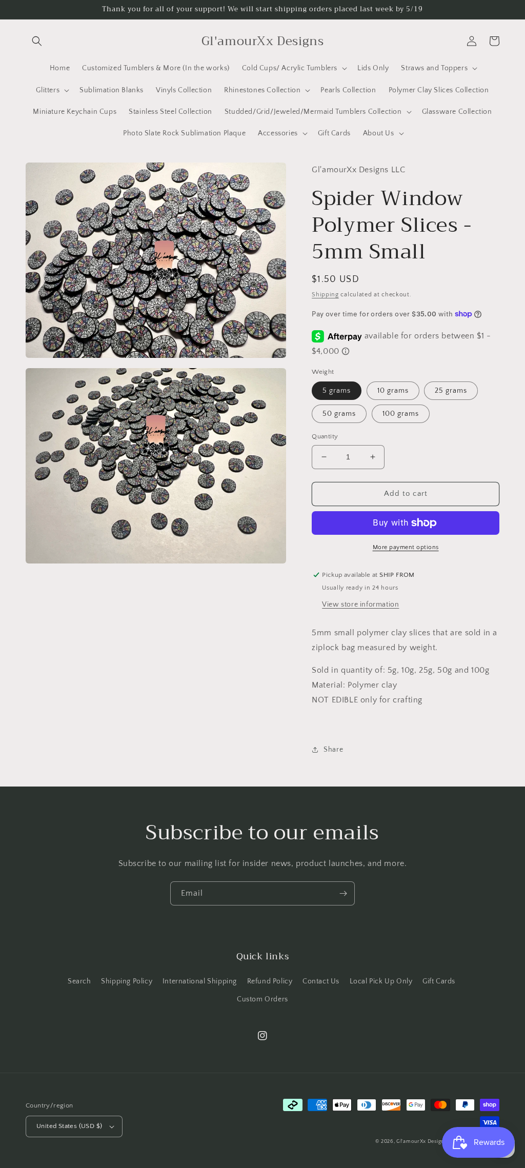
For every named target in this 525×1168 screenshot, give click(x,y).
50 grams (339, 414)
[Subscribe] (343, 893)
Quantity (325, 436)
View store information (360, 604)
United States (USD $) (69, 1126)
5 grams (336, 391)
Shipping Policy (126, 981)
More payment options (406, 547)
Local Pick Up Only (381, 981)
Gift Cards (438, 981)
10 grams (393, 391)
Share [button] (333, 750)
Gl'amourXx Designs (421, 1141)
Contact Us (320, 981)
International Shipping (200, 981)
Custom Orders (262, 999)
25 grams (451, 391)
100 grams (400, 414)
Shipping (325, 294)
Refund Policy (270, 981)
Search (79, 981)
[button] (37, 41)
